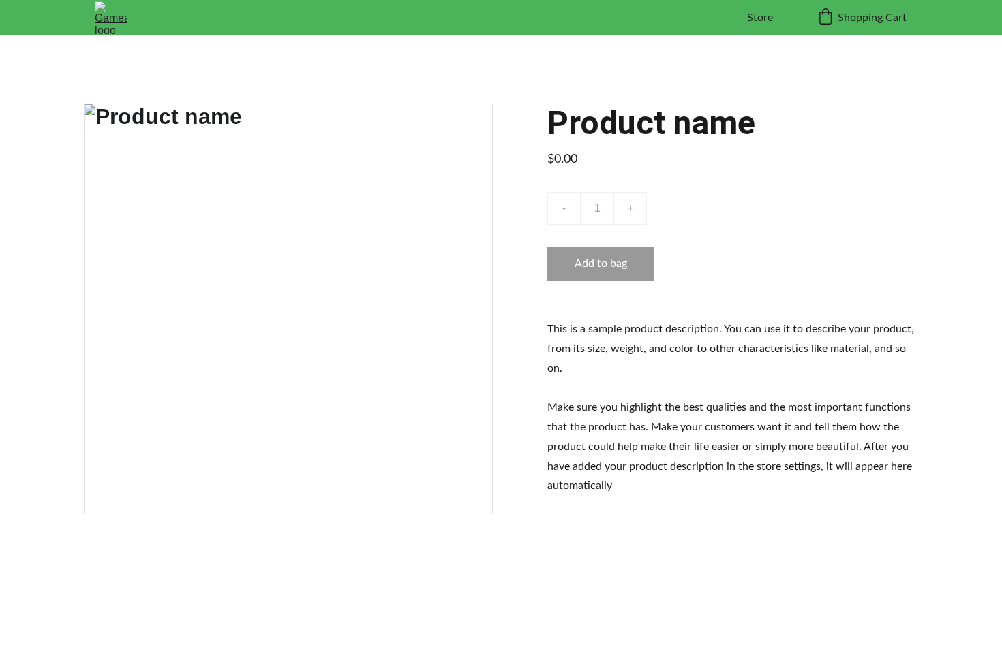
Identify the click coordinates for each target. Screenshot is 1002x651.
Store (760, 17)
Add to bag (601, 263)
